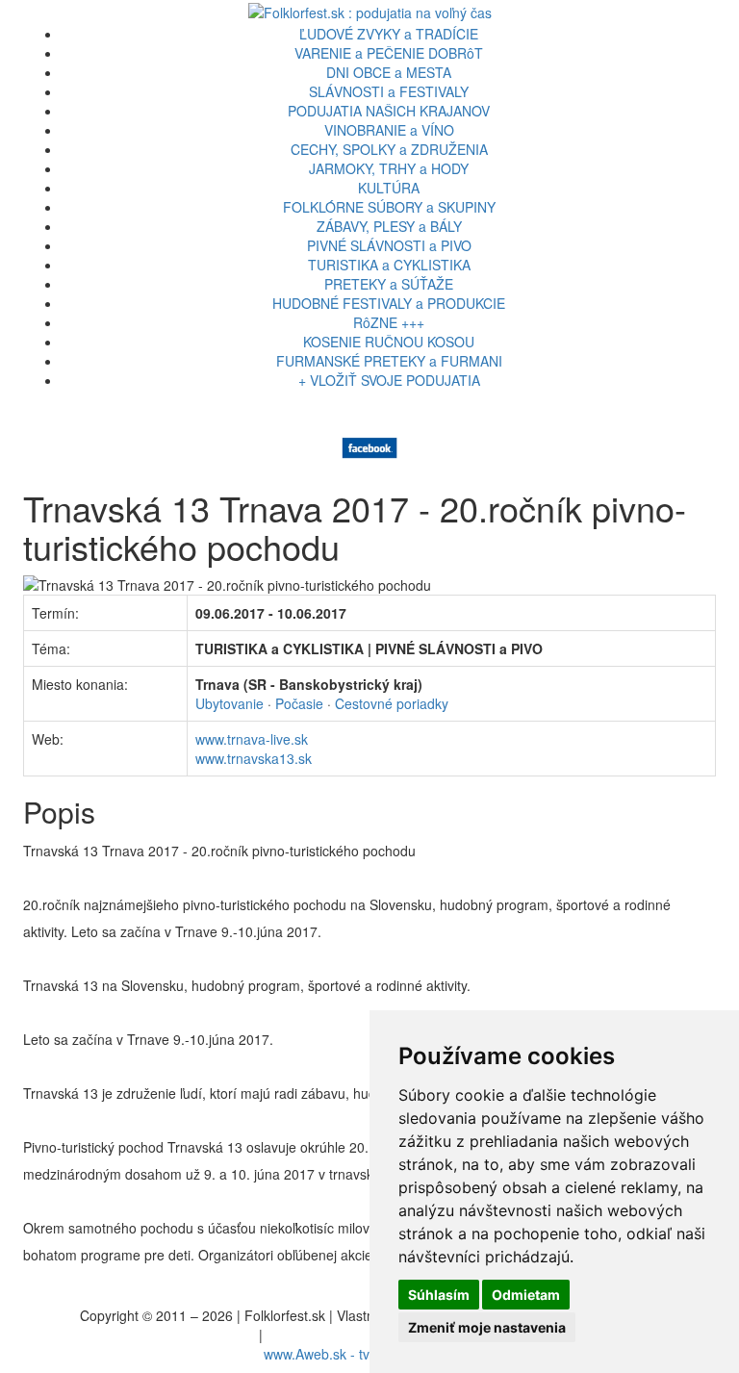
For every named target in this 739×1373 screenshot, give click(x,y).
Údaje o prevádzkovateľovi (174, 1334)
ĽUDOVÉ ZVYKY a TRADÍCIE (388, 33)
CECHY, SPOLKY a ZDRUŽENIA (389, 149)
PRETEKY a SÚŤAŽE (388, 283)
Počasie (299, 703)
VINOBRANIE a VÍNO (389, 130)
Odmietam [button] (526, 1294)
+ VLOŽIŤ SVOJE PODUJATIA (389, 380)
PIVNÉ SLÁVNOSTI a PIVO (389, 245)
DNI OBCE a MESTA (388, 72)
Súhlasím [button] (439, 1294)
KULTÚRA (389, 187)
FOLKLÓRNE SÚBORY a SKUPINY (389, 206)
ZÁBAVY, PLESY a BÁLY (389, 226)
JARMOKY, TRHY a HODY (389, 168)
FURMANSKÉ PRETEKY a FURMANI (389, 360)
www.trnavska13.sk (253, 758)
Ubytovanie (229, 703)
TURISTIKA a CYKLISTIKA (389, 264)
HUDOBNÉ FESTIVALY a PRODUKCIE (388, 303)
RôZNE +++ (388, 322)
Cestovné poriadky (391, 703)
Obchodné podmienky (333, 1334)
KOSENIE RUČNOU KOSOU (388, 341)
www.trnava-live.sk (251, 739)
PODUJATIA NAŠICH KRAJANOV (389, 110)
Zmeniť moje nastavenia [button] (487, 1327)
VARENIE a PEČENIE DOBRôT (388, 53)
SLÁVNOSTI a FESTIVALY (389, 91)
